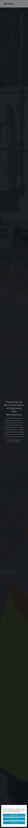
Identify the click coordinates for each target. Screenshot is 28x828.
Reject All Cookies (14, 818)
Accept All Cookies (14, 815)
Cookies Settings (14, 822)
